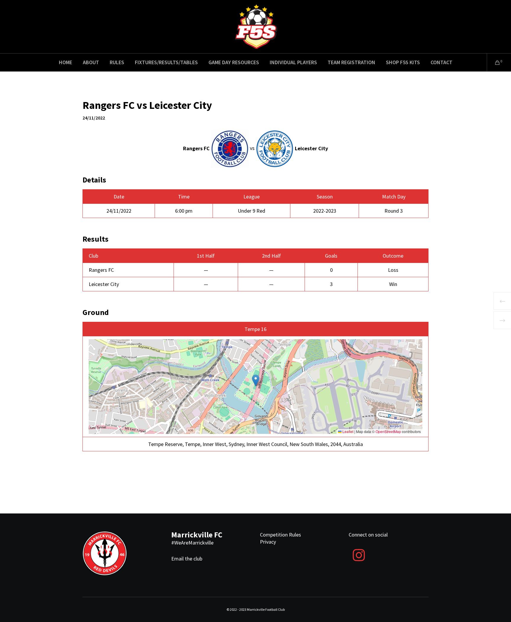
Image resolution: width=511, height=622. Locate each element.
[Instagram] (359, 554)
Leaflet (347, 431)
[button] (255, 380)
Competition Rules (280, 534)
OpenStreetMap (388, 431)
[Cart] (493, 62)
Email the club (186, 558)
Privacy (268, 541)
